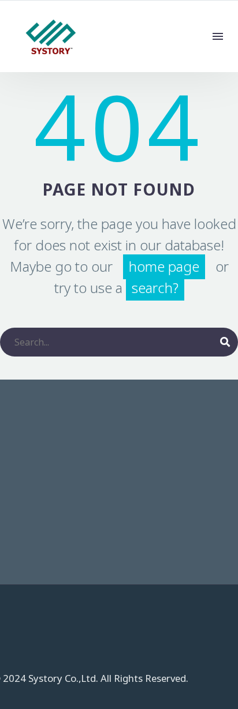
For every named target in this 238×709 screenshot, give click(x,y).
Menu (218, 36)
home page (164, 267)
